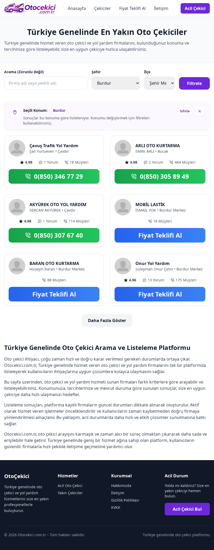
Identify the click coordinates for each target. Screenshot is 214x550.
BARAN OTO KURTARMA (54, 263)
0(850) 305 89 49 (164, 176)
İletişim (161, 8)
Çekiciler (102, 8)
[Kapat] (199, 111)
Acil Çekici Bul (187, 509)
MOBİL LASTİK (150, 204)
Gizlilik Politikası (125, 500)
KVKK (115, 507)
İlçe (147, 71)
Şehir (96, 71)
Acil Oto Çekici (70, 485)
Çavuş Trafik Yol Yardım (53, 146)
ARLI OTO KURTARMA (157, 146)
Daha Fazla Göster (107, 320)
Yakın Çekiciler (70, 492)
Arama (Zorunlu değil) (24, 71)
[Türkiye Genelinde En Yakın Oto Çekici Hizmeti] (30, 8)
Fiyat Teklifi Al (132, 8)
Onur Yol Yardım (152, 263)
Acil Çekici (195, 8)
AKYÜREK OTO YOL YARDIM (57, 204)
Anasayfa (77, 8)
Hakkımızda (121, 485)
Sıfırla (184, 111)
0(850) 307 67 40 (58, 235)
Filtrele (194, 83)
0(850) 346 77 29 (58, 176)
